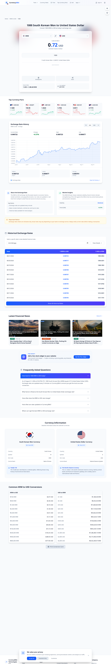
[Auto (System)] (107, 13)
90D (94, 125)
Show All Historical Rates (55, 303)
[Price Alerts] (104, 2)
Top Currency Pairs (62, 2)
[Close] (88, 655)
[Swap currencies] (55, 36)
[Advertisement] (55, 11)
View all (99, 316)
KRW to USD (13, 19)
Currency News (44, 2)
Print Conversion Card (56, 547)
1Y (98, 125)
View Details (96, 243)
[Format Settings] (107, 8)
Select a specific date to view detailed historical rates (21, 239)
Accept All (31, 658)
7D (86, 125)
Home (6, 19)
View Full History (94, 180)
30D (90, 125)
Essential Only (43, 658)
